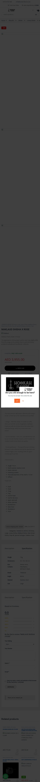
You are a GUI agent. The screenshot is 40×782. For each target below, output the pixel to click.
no (23, 401)
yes (17, 401)
